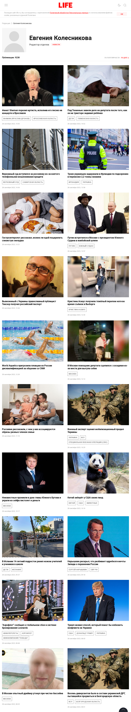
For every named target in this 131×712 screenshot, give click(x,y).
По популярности (112, 58)
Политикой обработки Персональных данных (69, 12)
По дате (124, 58)
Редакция (6, 23)
